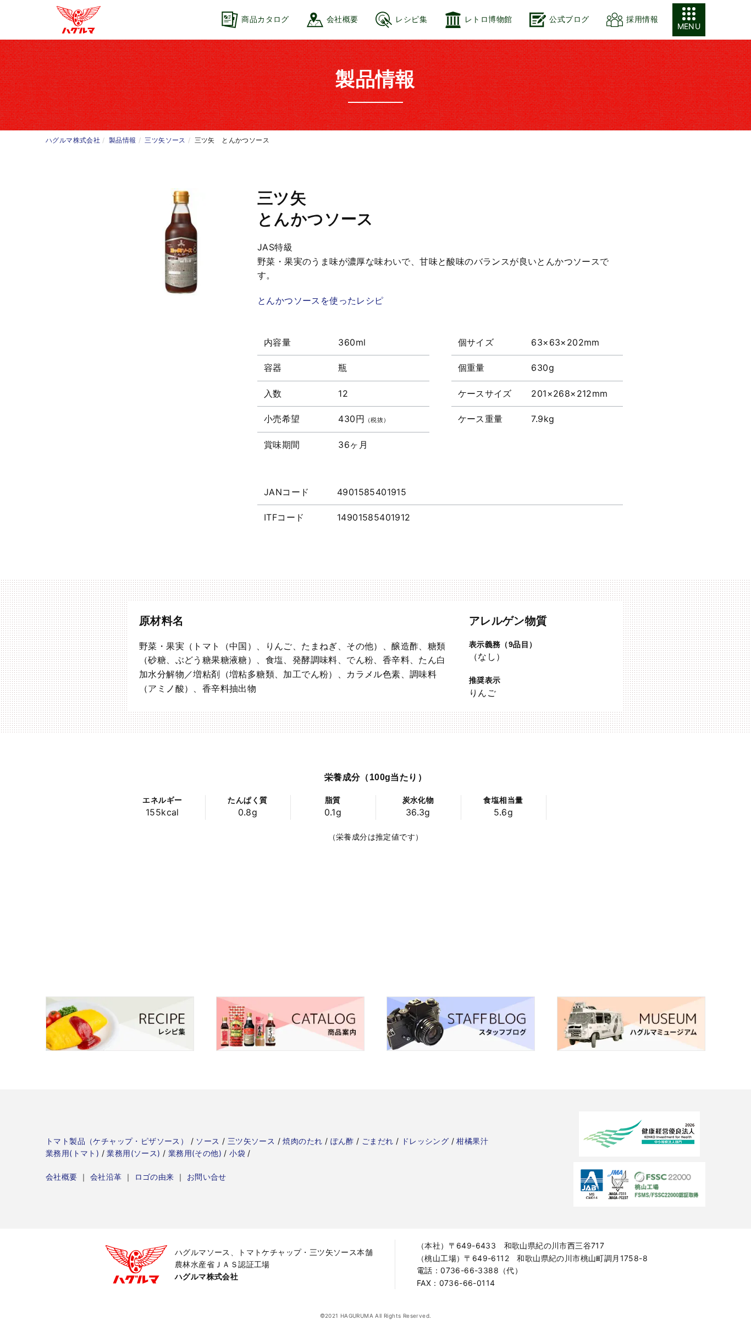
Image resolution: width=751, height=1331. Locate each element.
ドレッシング (425, 1141)
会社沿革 (106, 1176)
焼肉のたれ (302, 1141)
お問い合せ (207, 1176)
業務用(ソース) (133, 1153)
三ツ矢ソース (165, 140)
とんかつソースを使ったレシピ (320, 300)
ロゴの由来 (154, 1176)
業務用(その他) (195, 1153)
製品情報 (122, 140)
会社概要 (62, 1176)
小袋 (237, 1153)
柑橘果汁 (472, 1141)
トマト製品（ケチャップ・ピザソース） (117, 1141)
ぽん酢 (342, 1141)
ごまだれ (378, 1141)
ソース (207, 1141)
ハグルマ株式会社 (73, 140)
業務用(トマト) (72, 1153)
